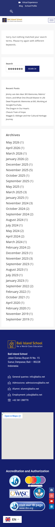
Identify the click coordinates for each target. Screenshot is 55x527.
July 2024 (12, 225)
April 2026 (13, 148)
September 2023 (17, 264)
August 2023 (14, 269)
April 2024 (13, 236)
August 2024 (14, 220)
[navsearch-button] (6, 12)
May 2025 (12, 186)
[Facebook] (51, 490)
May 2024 (12, 231)
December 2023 (17, 253)
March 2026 (14, 153)
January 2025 (15, 198)
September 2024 (17, 214)
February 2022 (16, 292)
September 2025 (17, 181)
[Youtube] (51, 501)
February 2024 (16, 247)
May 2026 (12, 142)
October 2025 (15, 175)
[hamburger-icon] (51, 20)
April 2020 (13, 303)
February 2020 (16, 308)
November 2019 (17, 314)
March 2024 (14, 242)
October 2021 (15, 297)
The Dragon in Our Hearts (17, 108)
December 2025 (17, 164)
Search (9, 63)
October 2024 (15, 209)
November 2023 (17, 258)
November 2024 (17, 203)
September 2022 (17, 286)
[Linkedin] (51, 506)
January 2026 (15, 159)
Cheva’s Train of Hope (16, 112)
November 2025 (17, 170)
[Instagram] (51, 495)
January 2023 (15, 280)
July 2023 (12, 275)
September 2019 (17, 319)
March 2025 (14, 192)
